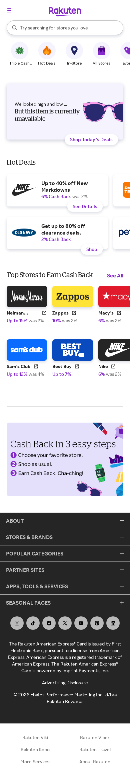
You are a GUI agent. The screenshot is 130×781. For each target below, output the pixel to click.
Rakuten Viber (95, 737)
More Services (35, 761)
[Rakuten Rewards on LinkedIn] (113, 623)
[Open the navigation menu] (9, 10)
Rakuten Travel (95, 749)
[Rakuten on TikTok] (33, 623)
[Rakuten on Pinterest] (97, 623)
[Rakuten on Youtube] (81, 623)
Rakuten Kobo (35, 749)
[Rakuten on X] (65, 623)
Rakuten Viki (35, 737)
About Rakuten (94, 761)
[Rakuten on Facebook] (49, 623)
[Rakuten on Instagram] (17, 623)
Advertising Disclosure (65, 682)
